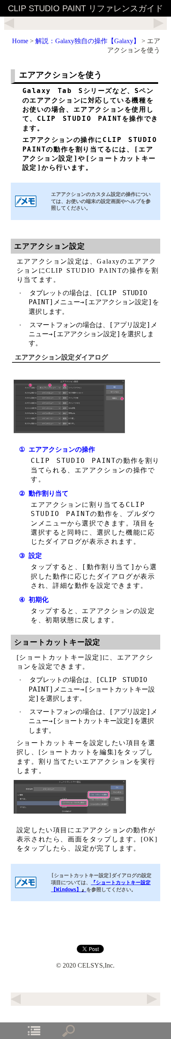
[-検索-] (68, 1030)
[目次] (34, 1030)
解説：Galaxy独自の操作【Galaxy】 (87, 40)
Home (20, 40)
